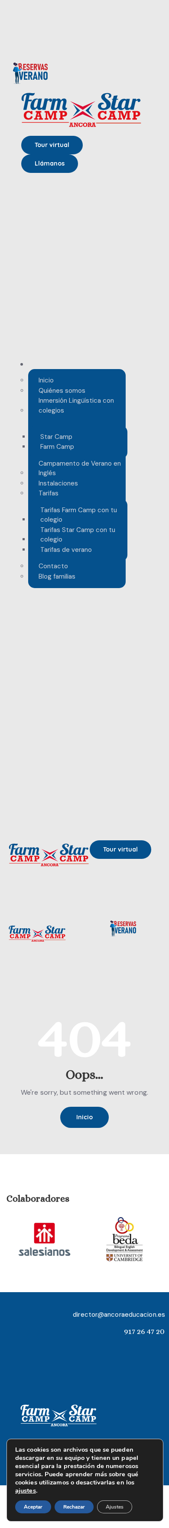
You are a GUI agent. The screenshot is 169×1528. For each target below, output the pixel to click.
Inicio (84, 1117)
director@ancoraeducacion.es (119, 1314)
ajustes (25, 1490)
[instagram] (80, 14)
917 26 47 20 (144, 1331)
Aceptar (33, 1506)
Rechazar (74, 1506)
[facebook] (80, 43)
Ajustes (115, 1506)
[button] (93, 862)
